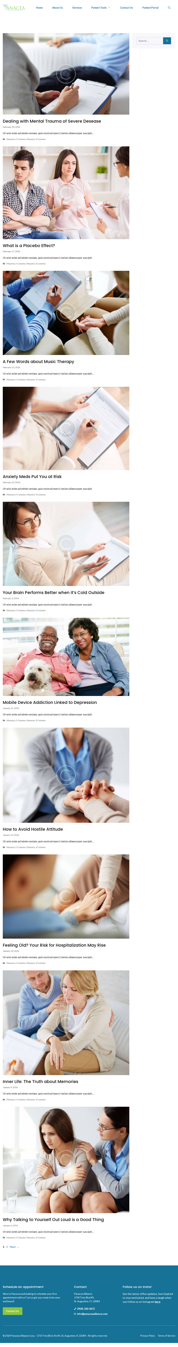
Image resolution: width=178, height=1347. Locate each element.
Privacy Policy (147, 1335)
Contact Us (126, 7)
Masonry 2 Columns (16, 139)
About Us (57, 7)
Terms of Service (166, 1335)
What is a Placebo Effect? (29, 246)
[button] (169, 7)
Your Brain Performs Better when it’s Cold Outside (53, 593)
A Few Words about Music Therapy (38, 362)
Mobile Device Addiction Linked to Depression (50, 702)
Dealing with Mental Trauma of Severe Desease (52, 121)
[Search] (167, 40)
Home (39, 7)
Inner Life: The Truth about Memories (40, 1082)
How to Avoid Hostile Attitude (33, 829)
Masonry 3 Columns (36, 139)
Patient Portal (150, 7)
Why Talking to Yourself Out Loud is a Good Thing (53, 1220)
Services (77, 7)
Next (14, 1246)
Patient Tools (99, 7)
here (157, 1301)
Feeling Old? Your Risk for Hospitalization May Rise (54, 945)
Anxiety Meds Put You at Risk (32, 477)
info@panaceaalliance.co (91, 1313)
